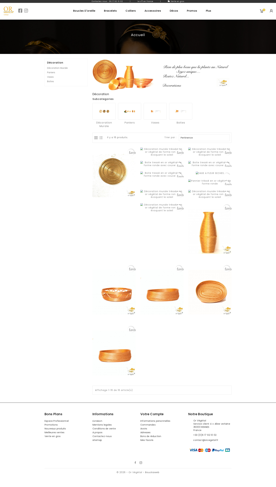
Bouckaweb (152, 472)
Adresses (145, 432)
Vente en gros (177, 1)
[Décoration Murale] (104, 111)
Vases (50, 77)
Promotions (51, 424)
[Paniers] (129, 111)
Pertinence (204, 138)
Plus (208, 11)
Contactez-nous (102, 436)
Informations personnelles (155, 421)
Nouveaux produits (55, 428)
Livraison (97, 421)
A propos (97, 432)
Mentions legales (102, 424)
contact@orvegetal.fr (205, 440)
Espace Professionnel (57, 421)
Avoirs (143, 428)
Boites (50, 81)
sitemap (97, 440)
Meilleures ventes (54, 432)
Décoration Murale (57, 68)
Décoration (55, 62)
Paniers (51, 72)
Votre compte (152, 414)
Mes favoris (146, 440)
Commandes (148, 424)
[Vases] (155, 111)
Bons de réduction (150, 436)
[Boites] (180, 111)
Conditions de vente (104, 428)
